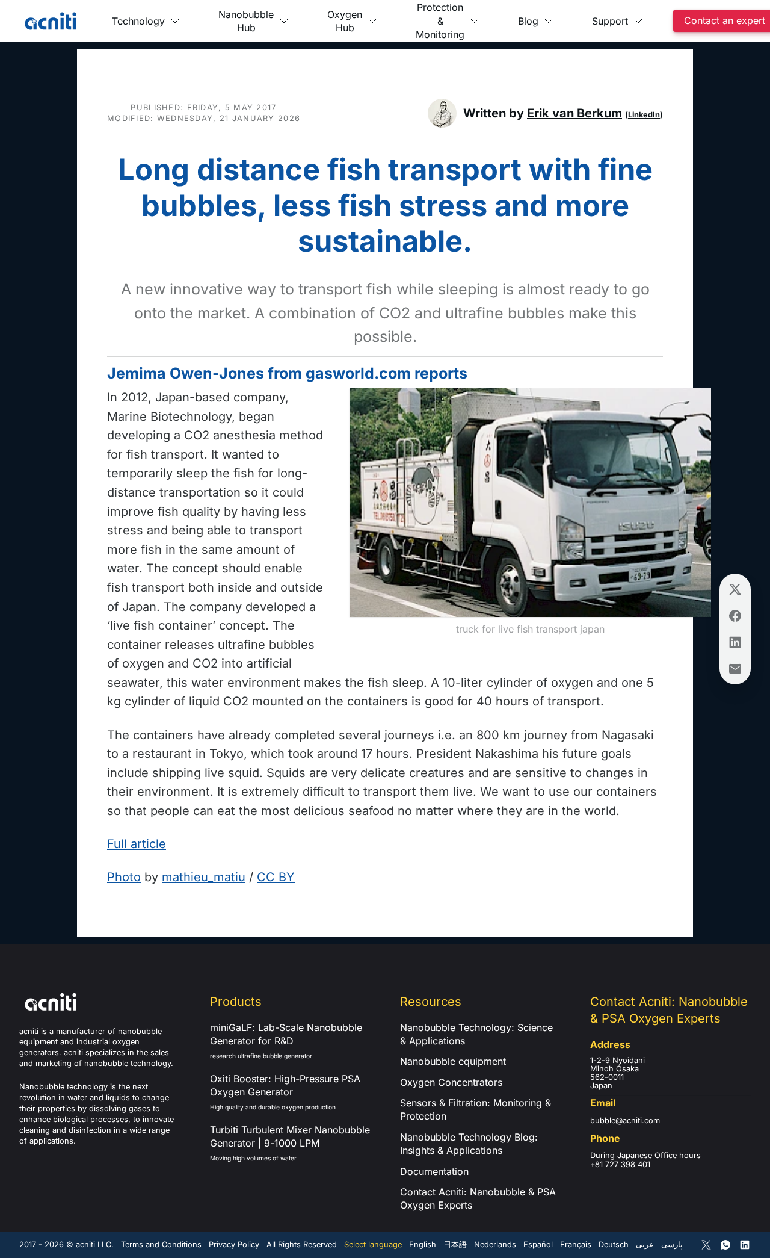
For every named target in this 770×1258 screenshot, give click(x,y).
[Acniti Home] (50, 21)
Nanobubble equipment (453, 1061)
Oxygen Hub (344, 21)
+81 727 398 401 (620, 1164)
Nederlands (495, 1244)
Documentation (434, 1171)
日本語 (455, 1244)
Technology (138, 21)
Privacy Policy (234, 1244)
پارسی (672, 1244)
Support (610, 21)
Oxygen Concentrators (451, 1082)
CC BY (276, 877)
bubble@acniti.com (625, 1120)
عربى (645, 1244)
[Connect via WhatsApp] (725, 1245)
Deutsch (614, 1244)
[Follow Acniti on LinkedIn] (745, 1245)
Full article (136, 844)
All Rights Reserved (301, 1244)
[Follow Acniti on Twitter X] (706, 1245)
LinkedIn (644, 114)
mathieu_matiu (203, 877)
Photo (124, 877)
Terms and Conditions (161, 1244)
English (422, 1244)
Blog (528, 21)
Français (575, 1244)
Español (538, 1244)
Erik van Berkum (574, 113)
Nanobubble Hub (246, 21)
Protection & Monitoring (440, 20)
